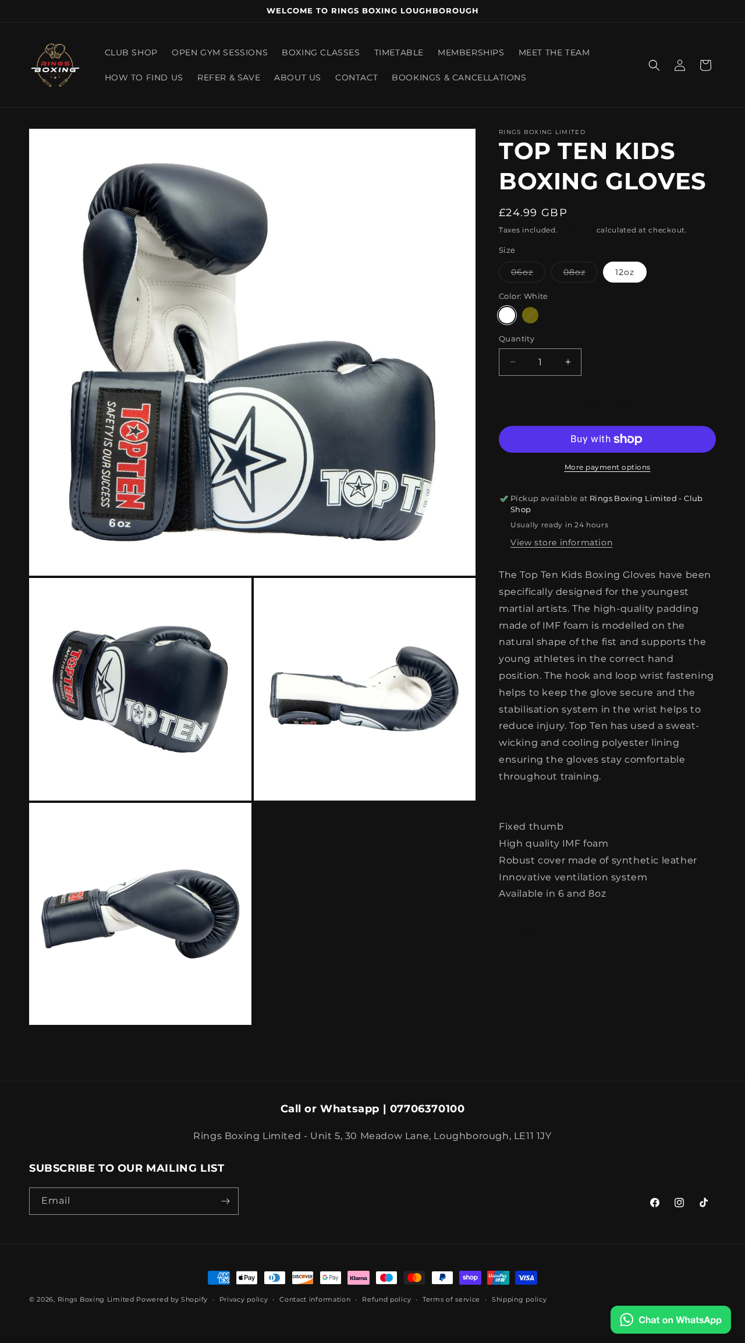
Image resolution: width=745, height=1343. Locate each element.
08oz (580, 274)
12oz (624, 272)
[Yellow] (530, 315)
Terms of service (451, 1299)
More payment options (608, 467)
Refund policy (386, 1299)
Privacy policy (243, 1299)
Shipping (577, 229)
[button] (654, 65)
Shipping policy (519, 1299)
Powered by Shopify (172, 1299)
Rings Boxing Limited (97, 1299)
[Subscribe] (225, 1201)
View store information (561, 542)
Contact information (314, 1299)
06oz (528, 274)
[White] (507, 315)
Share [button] (522, 930)
